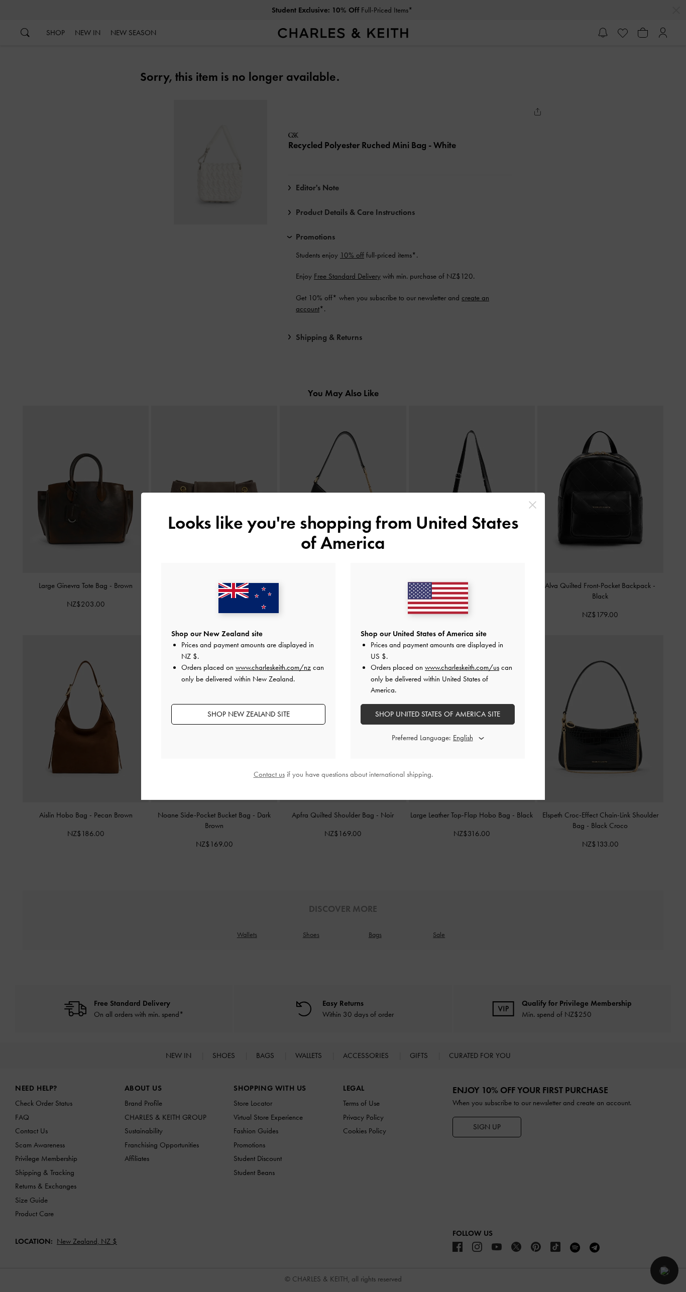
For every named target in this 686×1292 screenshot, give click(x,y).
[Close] (532, 505)
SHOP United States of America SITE (437, 714)
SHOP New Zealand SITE (248, 714)
